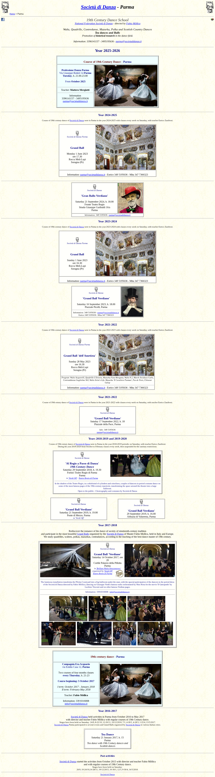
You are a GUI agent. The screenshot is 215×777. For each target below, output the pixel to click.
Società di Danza (98, 7)
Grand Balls (83, 534)
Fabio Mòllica (133, 23)
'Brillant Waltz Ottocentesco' (108, 568)
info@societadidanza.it (120, 592)
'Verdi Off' (72, 478)
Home (12, 14)
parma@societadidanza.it (128, 41)
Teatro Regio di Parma (88, 478)
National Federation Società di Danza (94, 23)
